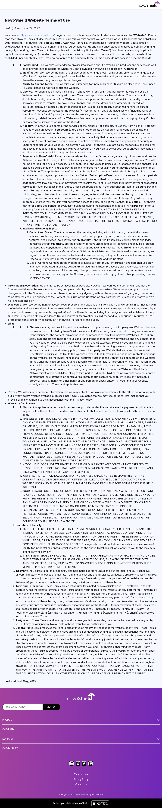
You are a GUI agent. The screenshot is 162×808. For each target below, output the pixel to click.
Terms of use (81, 774)
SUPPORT (7, 738)
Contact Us (81, 784)
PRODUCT (8, 719)
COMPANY (8, 729)
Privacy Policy (81, 779)
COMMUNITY (10, 748)
